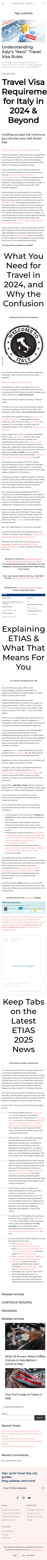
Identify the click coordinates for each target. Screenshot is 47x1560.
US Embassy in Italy (24, 1244)
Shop (30, 1520)
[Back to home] (23, 3)
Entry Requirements (29, 1266)
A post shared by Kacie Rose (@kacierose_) (23, 991)
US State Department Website (30, 588)
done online (7, 920)
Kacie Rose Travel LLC (24, 62)
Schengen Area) (8, 202)
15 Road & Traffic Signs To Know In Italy (18, 1439)
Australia (19, 773)
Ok (15, 1555)
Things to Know (17, 67)
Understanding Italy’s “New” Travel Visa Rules (21, 51)
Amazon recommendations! (27, 578)
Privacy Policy (35, 1550)
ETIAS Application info (24, 1269)
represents (21, 544)
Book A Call (33, 1513)
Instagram (7, 1531)
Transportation (11, 1516)
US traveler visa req (28, 1254)
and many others (31, 773)
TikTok (5, 1534)
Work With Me (35, 1516)
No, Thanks (28, 1555)
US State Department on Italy (28, 1246)
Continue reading (14, 1407)
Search (5, 1414)
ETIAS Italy (29, 898)
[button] (44, 3)
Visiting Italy (32, 67)
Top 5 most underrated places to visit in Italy (21, 1431)
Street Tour (8, 1520)
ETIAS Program (35, 442)
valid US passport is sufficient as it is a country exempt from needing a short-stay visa (26, 1122)
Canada (11, 773)
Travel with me (35, 1510)
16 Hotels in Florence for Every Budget (18, 1446)
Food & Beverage (11, 1513)
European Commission (26, 1256)
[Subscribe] (43, 1488)
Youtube (6, 1538)
